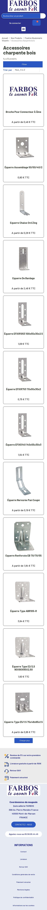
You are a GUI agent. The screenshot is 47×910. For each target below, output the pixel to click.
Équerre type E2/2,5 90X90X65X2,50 (23, 668)
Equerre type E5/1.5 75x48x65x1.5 (23, 721)
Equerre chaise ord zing (23, 222)
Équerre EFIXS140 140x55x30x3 (23, 444)
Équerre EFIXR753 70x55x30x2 (23, 389)
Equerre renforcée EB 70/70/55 (24, 555)
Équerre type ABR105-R (23, 611)
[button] (23, 64)
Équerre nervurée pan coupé (23, 500)
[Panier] (36, 23)
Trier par (7, 70)
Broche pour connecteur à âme (23, 111)
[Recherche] (43, 15)
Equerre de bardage (23, 278)
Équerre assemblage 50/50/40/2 (23, 167)
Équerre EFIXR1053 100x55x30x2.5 (23, 333)
